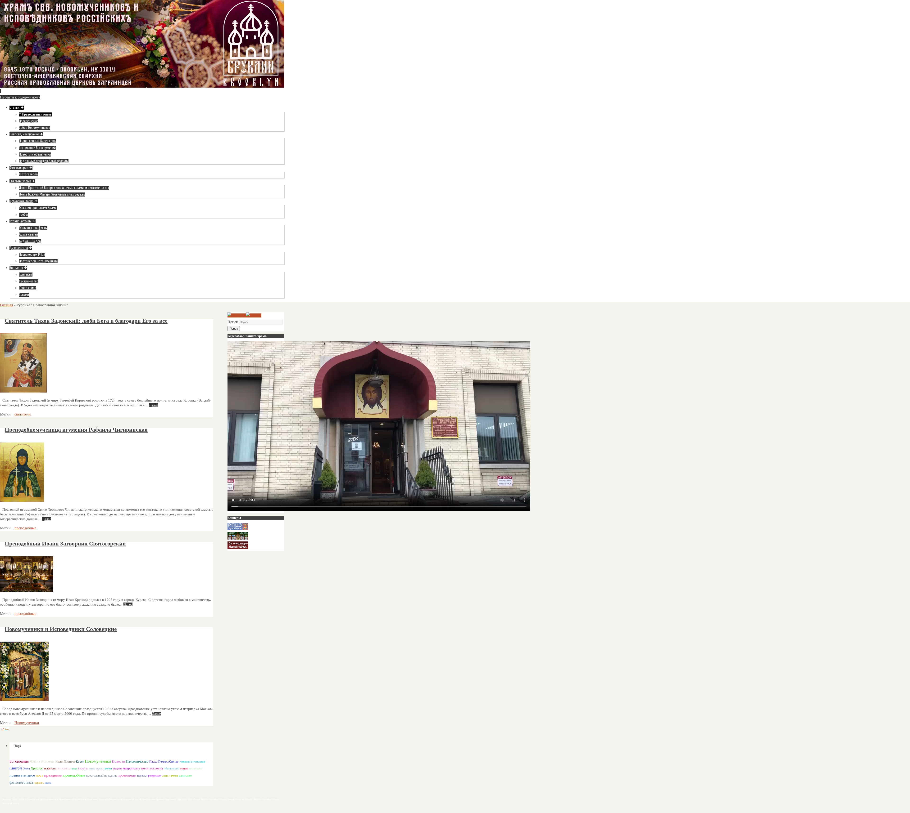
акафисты (50, 768)
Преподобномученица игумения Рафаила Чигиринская (76, 430)
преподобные (25, 528)
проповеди (127, 775)
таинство (185, 775)
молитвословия (152, 768)
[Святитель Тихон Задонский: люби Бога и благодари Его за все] (23, 391)
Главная (6, 305)
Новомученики (26, 723)
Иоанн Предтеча (65, 761)
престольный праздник (101, 775)
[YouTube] (237, 315)
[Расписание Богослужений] (253, 315)
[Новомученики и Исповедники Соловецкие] (24, 699)
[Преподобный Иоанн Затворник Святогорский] (26, 591)
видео (74, 768)
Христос (37, 768)
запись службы (96, 768)
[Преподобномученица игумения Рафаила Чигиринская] (22, 500)
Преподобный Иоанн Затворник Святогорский (65, 544)
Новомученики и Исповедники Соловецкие (61, 629)
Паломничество (137, 761)
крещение (117, 769)
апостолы (64, 768)
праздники (53, 775)
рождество (154, 775)
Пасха (153, 761)
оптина (184, 768)
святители (22, 414)
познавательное (22, 775)
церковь (39, 782)
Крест (80, 761)
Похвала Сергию (168, 761)
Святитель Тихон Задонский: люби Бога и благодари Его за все (86, 321)
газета (83, 768)
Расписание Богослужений (192, 761)
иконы (108, 768)
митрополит (131, 768)
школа (48, 782)
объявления (171, 768)
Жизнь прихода (42, 761)
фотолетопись (21, 782)
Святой (15, 768)
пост (39, 775)
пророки (142, 775)
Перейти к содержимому (20, 97)
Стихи (26, 768)
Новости (118, 761)
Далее (153, 405)
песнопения (196, 768)
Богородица (19, 761)
